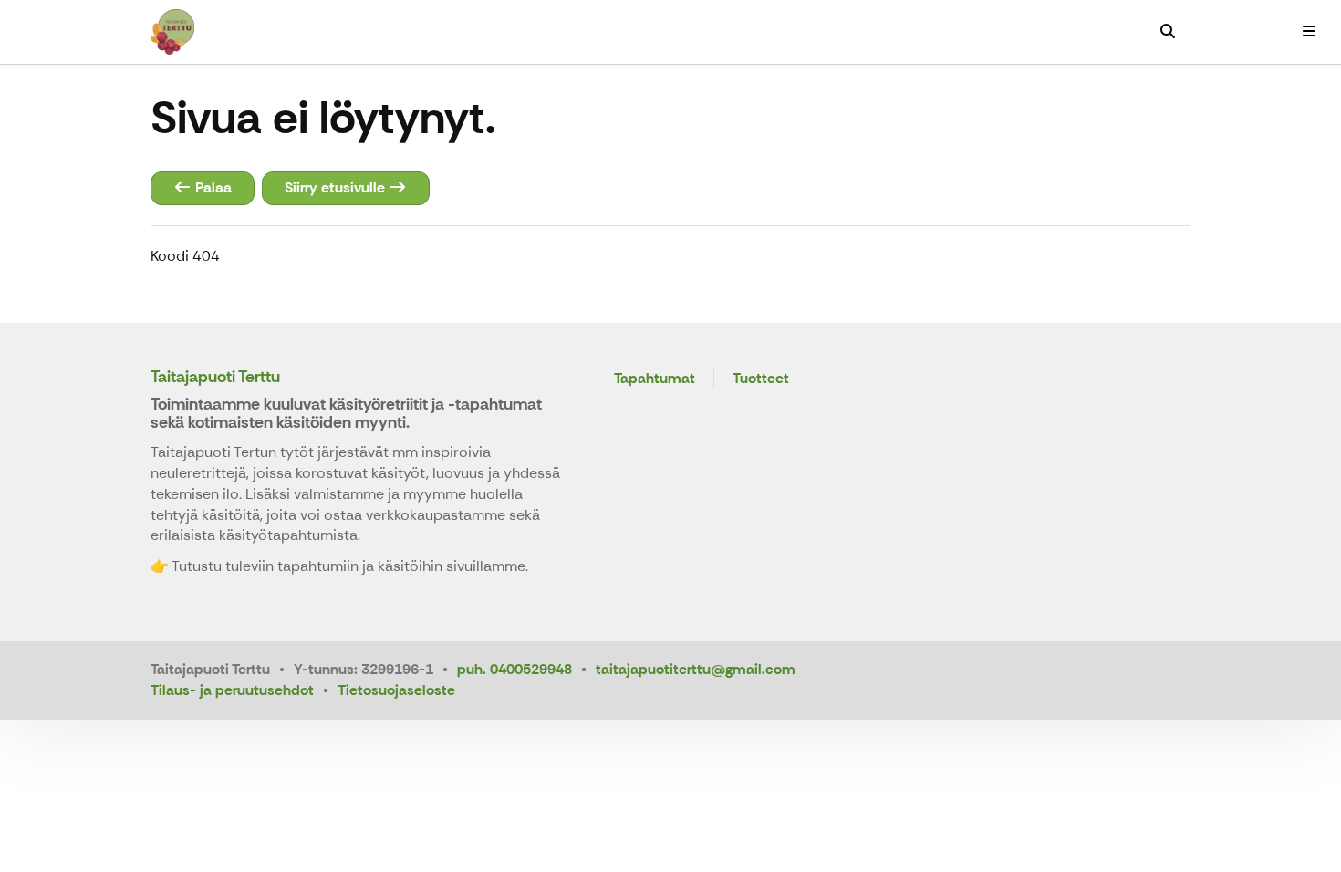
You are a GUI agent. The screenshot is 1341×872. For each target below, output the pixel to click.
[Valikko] (1309, 32)
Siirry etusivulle (337, 187)
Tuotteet (761, 379)
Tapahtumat (654, 379)
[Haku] (1167, 32)
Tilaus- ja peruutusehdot (232, 690)
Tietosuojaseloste (396, 690)
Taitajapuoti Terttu (215, 377)
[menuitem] (1167, 32)
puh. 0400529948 (514, 669)
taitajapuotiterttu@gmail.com (695, 669)
